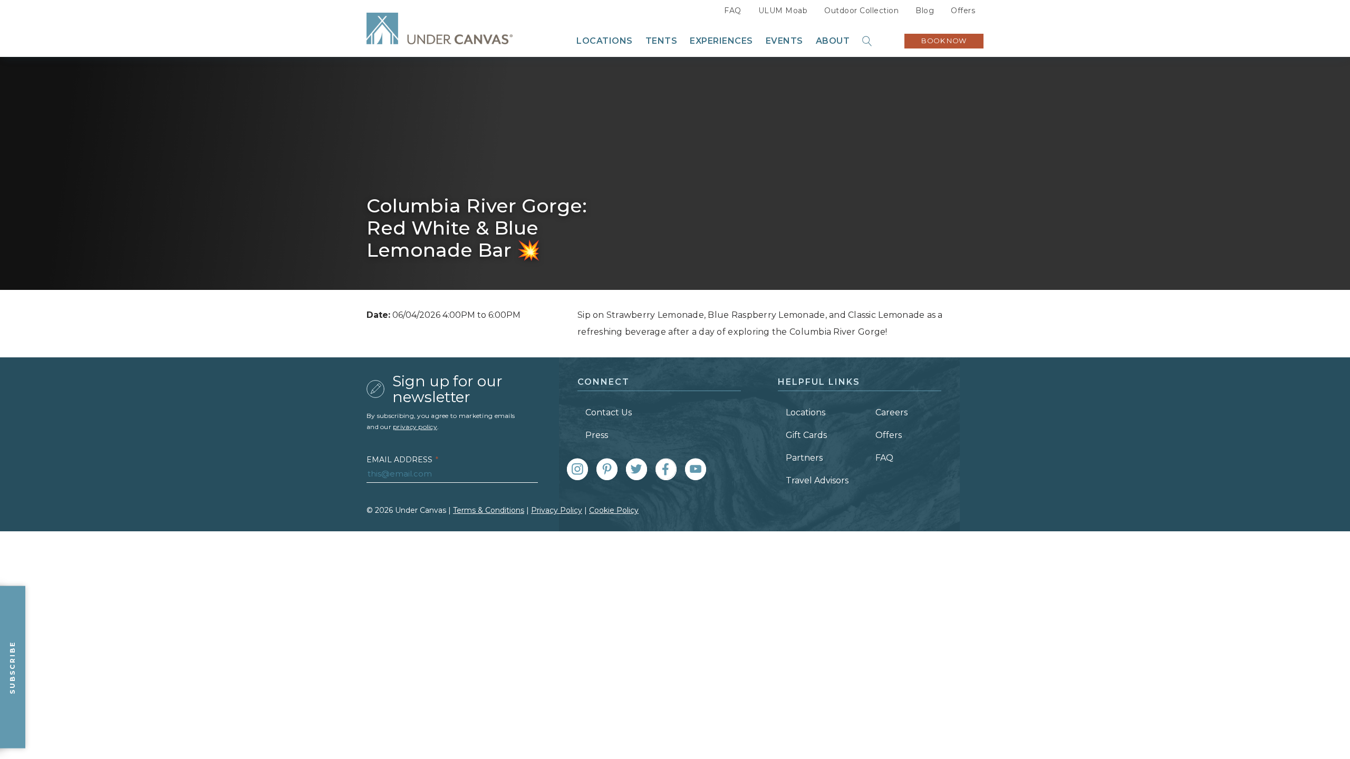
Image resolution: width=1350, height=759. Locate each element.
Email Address (402, 459)
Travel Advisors (817, 480)
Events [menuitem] (784, 41)
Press (596, 435)
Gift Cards (806, 435)
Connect (603, 382)
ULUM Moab (783, 10)
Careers (891, 412)
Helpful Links (819, 382)
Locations (805, 412)
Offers (963, 10)
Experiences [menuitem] (721, 41)
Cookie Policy (614, 510)
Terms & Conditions (488, 510)
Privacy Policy (556, 510)
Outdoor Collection (861, 10)
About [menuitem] (833, 41)
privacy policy (415, 427)
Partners (804, 458)
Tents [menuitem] (661, 41)
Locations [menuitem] (604, 41)
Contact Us (608, 412)
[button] (867, 41)
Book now (944, 40)
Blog (924, 10)
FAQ (732, 10)
